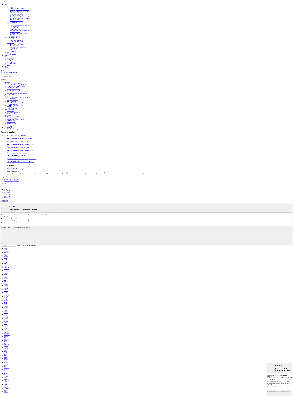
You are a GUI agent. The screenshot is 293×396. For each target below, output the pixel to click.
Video (8, 65)
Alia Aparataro (10, 43)
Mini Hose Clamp (14, 48)
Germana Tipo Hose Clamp (16, 15)
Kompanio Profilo (11, 58)
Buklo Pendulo (13, 38)
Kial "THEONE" (11, 62)
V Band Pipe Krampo (15, 36)
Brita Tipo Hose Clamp (15, 12)
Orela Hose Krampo (15, 45)
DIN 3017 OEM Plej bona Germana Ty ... (20, 144)
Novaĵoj (6, 55)
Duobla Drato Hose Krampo (17, 44)
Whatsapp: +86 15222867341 (9, 72)
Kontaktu (6, 67)
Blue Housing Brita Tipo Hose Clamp (19, 11)
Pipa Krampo (10, 23)
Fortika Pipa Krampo (15, 29)
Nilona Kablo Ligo (14, 19)
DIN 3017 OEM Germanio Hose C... (18, 156)
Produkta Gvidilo (8, 76)
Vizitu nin (6, 66)
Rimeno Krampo (14, 22)
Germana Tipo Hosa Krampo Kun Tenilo (20, 16)
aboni (2, 187)
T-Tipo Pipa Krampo (15, 32)
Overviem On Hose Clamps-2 (16, 169)
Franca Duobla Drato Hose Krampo (18, 47)
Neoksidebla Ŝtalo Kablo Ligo (17, 21)
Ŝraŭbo (8, 52)
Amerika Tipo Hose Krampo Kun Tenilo (19, 10)
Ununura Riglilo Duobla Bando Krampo (19, 30)
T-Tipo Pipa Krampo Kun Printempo (18, 33)
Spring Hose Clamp (14, 51)
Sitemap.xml (7, 197)
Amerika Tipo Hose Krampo (17, 8)
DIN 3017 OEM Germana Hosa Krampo (19, 138)
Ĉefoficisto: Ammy (11, 63)
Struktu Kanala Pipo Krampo (17, 41)
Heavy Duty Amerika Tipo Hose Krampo (20, 18)
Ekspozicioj (9, 60)
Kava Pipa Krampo (14, 26)
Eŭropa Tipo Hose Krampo (16, 14)
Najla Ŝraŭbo (13, 54)
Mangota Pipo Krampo (15, 27)
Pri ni (5, 56)
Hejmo (5, 4)
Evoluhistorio (10, 59)
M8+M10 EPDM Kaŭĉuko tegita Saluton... (20, 162)
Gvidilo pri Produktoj (9, 194)
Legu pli (9, 174)
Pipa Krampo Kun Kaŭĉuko (16, 40)
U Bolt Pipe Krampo (15, 34)
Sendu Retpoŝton (5, 201)
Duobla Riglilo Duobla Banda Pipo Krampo (20, 25)
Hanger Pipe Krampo (12, 37)
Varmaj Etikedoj (7, 196)
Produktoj (6, 5)
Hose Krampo (10, 7)
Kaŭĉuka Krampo (14, 49)
